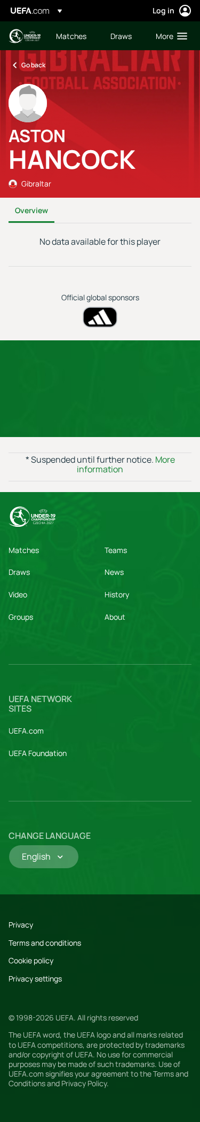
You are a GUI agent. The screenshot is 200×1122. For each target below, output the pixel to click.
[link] (71, 36)
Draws (19, 572)
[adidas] (100, 317)
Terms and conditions (45, 943)
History (117, 594)
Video (18, 594)
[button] (169, 36)
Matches (24, 550)
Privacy (21, 925)
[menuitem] (74, 36)
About (115, 617)
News (114, 572)
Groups (21, 617)
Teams (116, 550)
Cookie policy (31, 960)
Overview (31, 210)
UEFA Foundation (38, 753)
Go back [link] (33, 64)
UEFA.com (26, 731)
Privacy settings (35, 978)
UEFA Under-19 (25, 36)
